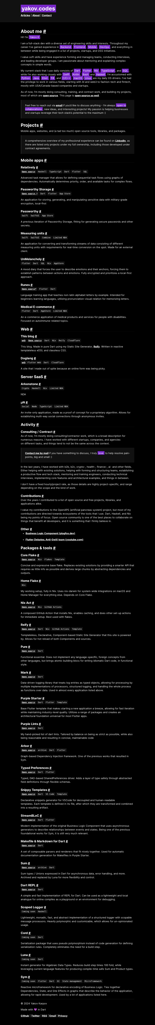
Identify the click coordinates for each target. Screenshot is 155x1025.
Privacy (63, 1015)
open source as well (87, 95)
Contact (47, 15)
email (59, 105)
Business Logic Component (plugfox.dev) (50, 533)
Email (52, 1015)
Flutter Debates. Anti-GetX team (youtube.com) (54, 539)
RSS (44, 1015)
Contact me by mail (36, 453)
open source (50, 95)
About (36, 15)
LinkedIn (120, 140)
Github (25, 1015)
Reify (97, 346)
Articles (25, 15)
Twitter (35, 1015)
